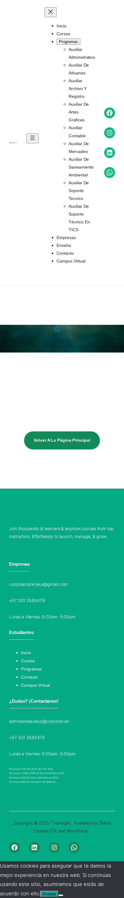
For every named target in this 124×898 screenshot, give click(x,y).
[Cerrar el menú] (51, 12)
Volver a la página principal (62, 440)
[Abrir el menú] (32, 138)
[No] (60, 895)
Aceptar (49, 894)
